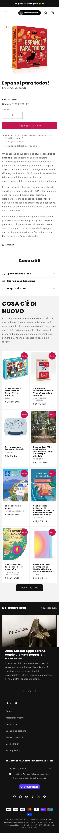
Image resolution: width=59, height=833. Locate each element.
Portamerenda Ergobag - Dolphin (14, 448)
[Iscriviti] (50, 768)
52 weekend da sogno (13, 507)
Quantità (6, 109)
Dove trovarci (12, 724)
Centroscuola (17, 820)
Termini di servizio (15, 737)
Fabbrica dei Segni (14, 87)
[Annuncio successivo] (54, 4)
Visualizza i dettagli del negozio (21, 146)
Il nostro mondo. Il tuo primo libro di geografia (14, 567)
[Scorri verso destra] (36, 691)
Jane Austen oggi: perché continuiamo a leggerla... (25, 652)
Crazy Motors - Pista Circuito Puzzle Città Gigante (13, 391)
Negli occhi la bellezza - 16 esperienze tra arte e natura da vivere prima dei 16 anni (43, 510)
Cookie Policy (12, 744)
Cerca (9, 711)
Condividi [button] (9, 244)
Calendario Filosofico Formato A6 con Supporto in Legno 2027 (43, 391)
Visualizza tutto (29, 587)
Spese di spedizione (16, 731)
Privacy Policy (13, 750)
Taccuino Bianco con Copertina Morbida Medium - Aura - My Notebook (43, 568)
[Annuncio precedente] (5, 4)
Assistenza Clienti (15, 717)
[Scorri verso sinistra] (23, 691)
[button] (6, 13)
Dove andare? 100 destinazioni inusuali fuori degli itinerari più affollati (43, 451)
